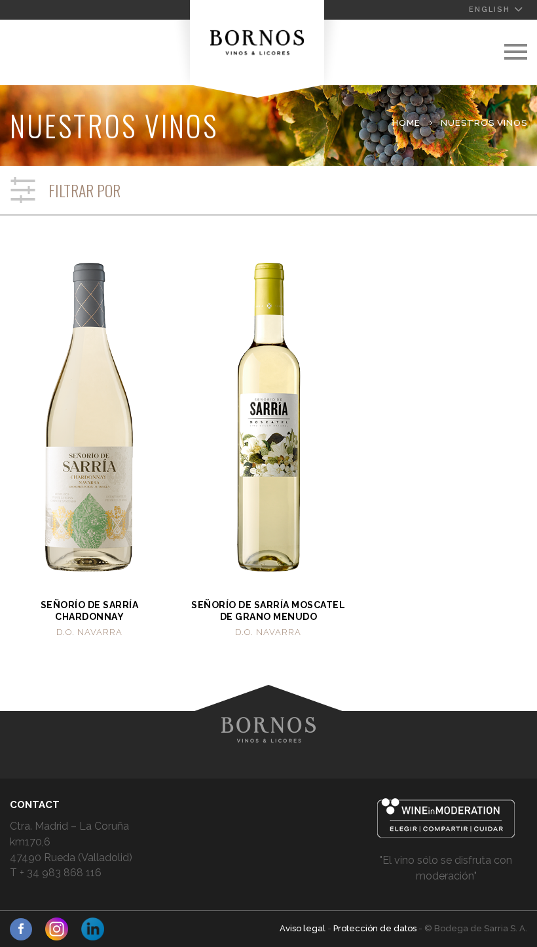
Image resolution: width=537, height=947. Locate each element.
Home (406, 123)
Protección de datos (375, 928)
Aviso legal (303, 928)
